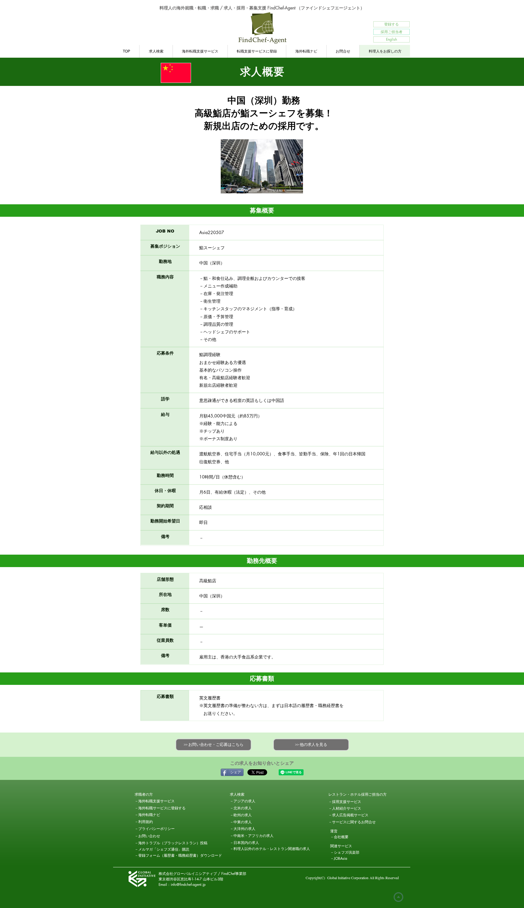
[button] (156, 794)
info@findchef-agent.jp (188, 884)
